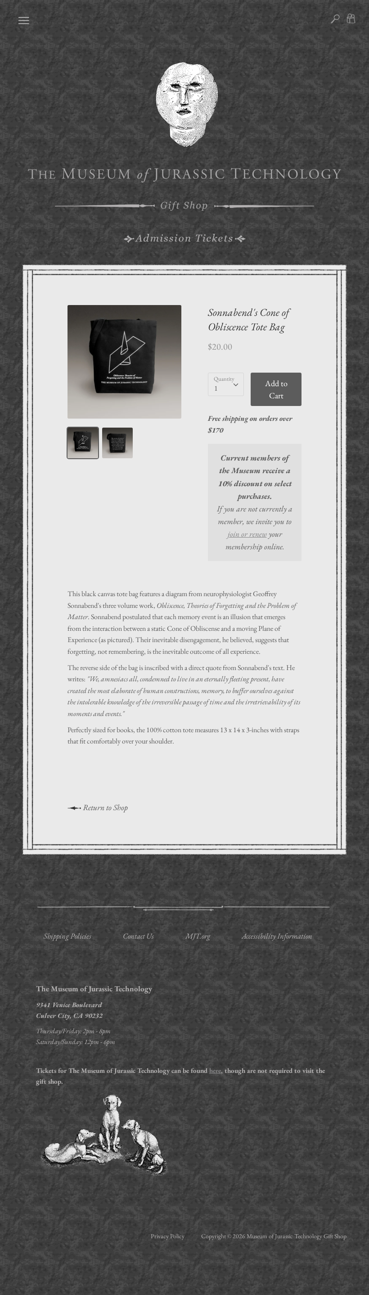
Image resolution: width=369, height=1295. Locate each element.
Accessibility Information (277, 936)
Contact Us (138, 936)
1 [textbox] (216, 388)
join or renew (247, 534)
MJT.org (197, 936)
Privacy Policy (167, 1236)
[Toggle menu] (22, 20)
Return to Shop (104, 807)
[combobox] (226, 385)
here (215, 1070)
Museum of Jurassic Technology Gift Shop (296, 1236)
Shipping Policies (67, 936)
